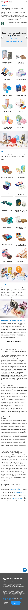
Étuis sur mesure (7, 95)
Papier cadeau (21, 261)
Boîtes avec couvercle (7, 177)
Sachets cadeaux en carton (7, 63)
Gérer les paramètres (6, 603)
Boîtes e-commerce (7, 261)
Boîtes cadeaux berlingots (21, 63)
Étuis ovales (7, 79)
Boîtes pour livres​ (7, 244)
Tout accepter (15, 603)
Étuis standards (7, 111)
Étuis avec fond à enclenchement (7, 128)
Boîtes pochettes (7, 210)
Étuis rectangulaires (7, 193)
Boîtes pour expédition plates (21, 245)
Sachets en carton (21, 95)
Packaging (4, 5)
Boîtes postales (7, 227)
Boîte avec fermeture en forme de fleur (21, 211)
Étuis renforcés (21, 177)
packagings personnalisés (14, 489)
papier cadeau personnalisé (18, 498)
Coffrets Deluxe (21, 127)
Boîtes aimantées (21, 79)
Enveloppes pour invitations (20, 194)
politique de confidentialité (8, 598)
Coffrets (21, 111)
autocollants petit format (12, 494)
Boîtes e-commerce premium (21, 228)
